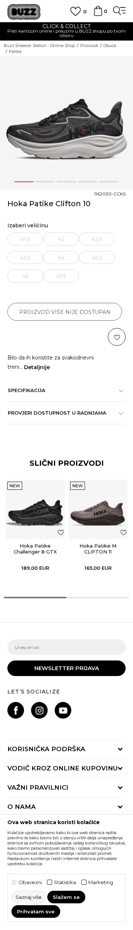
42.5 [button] (97, 239)
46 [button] (25, 276)
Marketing (100, 882)
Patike (15, 51)
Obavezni (30, 882)
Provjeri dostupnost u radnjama (57, 413)
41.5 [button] (25, 239)
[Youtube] (63, 710)
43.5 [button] (25, 257)
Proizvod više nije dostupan (64, 312)
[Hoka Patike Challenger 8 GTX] (35, 509)
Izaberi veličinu (27, 226)
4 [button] (87, 181)
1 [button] (24, 181)
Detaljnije (37, 367)
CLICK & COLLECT (66, 26)
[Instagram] (39, 710)
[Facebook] (15, 710)
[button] (117, 337)
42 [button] (61, 239)
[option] (66, 31)
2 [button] (45, 181)
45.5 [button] (97, 257)
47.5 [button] (61, 276)
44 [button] (61, 257)
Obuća (109, 45)
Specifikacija (26, 390)
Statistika (65, 882)
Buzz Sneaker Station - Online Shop (39, 45)
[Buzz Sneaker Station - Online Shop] (24, 12)
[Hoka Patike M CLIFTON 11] (97, 509)
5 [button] (109, 181)
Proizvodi (89, 45)
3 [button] (66, 181)
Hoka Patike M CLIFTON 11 (97, 549)
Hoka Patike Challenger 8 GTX (35, 549)
